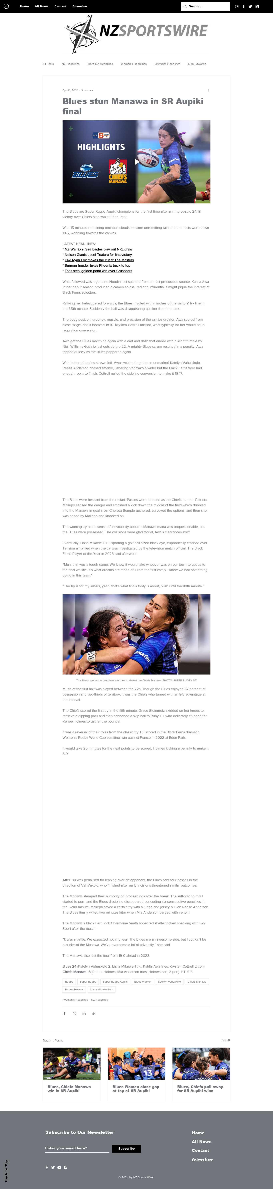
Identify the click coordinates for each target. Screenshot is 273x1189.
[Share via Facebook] (64, 939)
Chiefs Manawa (197, 907)
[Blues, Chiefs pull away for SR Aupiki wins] (201, 989)
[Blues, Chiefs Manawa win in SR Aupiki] (72, 989)
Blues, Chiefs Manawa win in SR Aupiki (69, 1014)
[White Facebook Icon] (47, 1093)
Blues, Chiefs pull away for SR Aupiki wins (200, 1014)
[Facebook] (243, 6)
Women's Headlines (134, 63)
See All (226, 965)
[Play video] (136, 161)
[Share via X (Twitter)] (74, 939)
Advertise (202, 1084)
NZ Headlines (71, 63)
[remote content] (136, 392)
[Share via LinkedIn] (84, 939)
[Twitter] (250, 6)
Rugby (69, 907)
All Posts (48, 63)
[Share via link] (94, 939)
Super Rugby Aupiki (115, 907)
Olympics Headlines (167, 63)
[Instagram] (237, 6)
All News (201, 1067)
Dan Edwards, (197, 63)
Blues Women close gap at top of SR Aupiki (136, 1014)
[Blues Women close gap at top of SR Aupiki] (136, 989)
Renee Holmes (74, 914)
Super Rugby (88, 907)
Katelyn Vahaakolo (169, 907)
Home (198, 1058)
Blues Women (142, 907)
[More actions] (208, 90)
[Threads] (257, 6)
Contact (200, 1076)
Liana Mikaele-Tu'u (101, 914)
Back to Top (6, 1171)
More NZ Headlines (100, 63)
